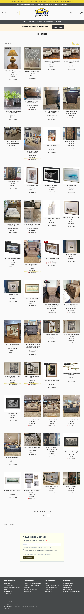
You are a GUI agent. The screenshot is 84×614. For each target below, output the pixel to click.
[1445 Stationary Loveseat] (71, 406)
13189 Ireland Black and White (32, 377)
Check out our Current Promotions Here (34, 26)
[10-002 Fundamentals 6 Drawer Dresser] (32, 93)
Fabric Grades (67, 589)
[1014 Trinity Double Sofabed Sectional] (32, 138)
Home (24, 21)
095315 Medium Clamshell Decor (52, 61)
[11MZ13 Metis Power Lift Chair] (32, 251)
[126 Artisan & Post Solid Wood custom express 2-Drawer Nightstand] (32, 331)
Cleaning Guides (68, 583)
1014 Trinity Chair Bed (12, 141)
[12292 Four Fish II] (12, 286)
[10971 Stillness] (71, 175)
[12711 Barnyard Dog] (51, 326)
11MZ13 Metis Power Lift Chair (32, 265)
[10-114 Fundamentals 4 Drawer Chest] (51, 98)
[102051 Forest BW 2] (12, 173)
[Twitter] (7, 602)
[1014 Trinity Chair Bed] (12, 133)
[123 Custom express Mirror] (12, 331)
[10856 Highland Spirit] (51, 175)
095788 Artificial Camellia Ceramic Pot (13, 111)
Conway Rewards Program (32, 583)
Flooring (49, 21)
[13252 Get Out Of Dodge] (51, 370)
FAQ (5, 589)
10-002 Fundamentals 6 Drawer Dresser (32, 101)
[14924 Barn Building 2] (71, 441)
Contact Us (7, 593)
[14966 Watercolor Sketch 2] (12, 480)
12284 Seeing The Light (52, 258)
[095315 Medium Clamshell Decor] (51, 53)
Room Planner (67, 585)
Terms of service (16, 604)
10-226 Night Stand (71, 111)
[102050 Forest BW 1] (71, 133)
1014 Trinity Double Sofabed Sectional (32, 152)
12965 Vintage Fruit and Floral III (12, 377)
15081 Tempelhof (71, 486)
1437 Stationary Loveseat (32, 419)
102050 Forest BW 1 (71, 141)
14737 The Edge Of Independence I (51, 448)
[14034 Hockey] (12, 403)
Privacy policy (7, 604)
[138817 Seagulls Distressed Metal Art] (71, 367)
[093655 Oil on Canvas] (32, 58)
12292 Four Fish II (12, 294)
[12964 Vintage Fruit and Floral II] (71, 326)
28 (44, 515)
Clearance (58, 21)
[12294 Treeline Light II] (32, 288)
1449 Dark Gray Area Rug (32, 447)
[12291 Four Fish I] (71, 246)
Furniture (40, 21)
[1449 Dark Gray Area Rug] (32, 439)
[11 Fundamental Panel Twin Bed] (32, 211)
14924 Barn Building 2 (71, 452)
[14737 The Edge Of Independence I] (51, 439)
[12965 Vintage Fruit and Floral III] (12, 368)
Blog (46, 583)
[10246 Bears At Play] (32, 175)
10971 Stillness (71, 185)
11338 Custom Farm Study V (71, 218)
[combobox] (10, 13)
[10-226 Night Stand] (71, 98)
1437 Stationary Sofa (51, 419)
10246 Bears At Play (32, 185)
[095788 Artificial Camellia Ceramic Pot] (12, 98)
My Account (48, 591)
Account (75, 13)
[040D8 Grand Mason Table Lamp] (12, 58)
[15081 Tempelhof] (71, 478)
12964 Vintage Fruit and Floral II (71, 335)
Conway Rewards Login (52, 585)
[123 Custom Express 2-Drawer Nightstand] (51, 291)
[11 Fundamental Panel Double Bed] (12, 211)
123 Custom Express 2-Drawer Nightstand (52, 305)
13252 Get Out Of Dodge (51, 380)
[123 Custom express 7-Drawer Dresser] (71, 291)
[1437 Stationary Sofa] (51, 406)
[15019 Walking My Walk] (51, 478)
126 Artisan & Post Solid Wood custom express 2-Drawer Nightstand (32, 346)
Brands (31, 21)
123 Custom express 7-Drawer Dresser (71, 305)
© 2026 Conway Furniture (12, 607)
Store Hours (8, 591)
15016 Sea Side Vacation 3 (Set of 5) (32, 491)
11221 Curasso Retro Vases (52, 218)
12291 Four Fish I (71, 254)
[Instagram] (11, 602)
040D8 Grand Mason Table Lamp (12, 71)
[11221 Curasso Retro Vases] (51, 208)
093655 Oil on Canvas (32, 71)
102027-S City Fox (51, 145)
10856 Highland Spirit (51, 185)
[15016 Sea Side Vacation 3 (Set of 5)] (32, 480)
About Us (7, 583)
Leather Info (67, 587)
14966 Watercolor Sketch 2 (12, 490)
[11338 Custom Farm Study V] (71, 208)
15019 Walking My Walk (52, 486)
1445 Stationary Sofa (12, 457)
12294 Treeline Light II (32, 298)
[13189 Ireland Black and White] (32, 368)
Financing (27, 587)
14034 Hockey (12, 413)
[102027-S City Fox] (51, 135)
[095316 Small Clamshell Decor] (71, 53)
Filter (8, 43)
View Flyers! (58, 27)
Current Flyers (8, 585)
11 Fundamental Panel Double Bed (12, 225)
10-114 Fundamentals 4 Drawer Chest (52, 111)
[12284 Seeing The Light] (51, 248)
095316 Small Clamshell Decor (71, 61)
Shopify (6, 609)
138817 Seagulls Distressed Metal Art (71, 373)
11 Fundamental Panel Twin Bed (32, 225)
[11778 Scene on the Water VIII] (12, 248)
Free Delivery (28, 591)
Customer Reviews (51, 587)
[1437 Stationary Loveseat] (32, 406)
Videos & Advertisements (12, 587)
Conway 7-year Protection (32, 585)
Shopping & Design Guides (71, 591)
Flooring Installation (30, 589)
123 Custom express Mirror (12, 345)
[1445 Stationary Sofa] (12, 444)
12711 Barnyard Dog (52, 334)
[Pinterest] (9, 602)
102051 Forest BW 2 (13, 181)
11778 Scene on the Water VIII (13, 259)
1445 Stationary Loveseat (71, 419)
